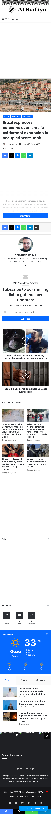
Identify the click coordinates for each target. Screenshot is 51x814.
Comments (41, 680)
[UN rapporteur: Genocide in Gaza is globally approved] (10, 705)
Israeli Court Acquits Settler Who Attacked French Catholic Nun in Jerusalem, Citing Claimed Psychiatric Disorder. (13, 430)
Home (12, 796)
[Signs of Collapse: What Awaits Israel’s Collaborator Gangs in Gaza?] (38, 450)
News (6, 117)
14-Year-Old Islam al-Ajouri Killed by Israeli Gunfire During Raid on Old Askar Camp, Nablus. (13, 464)
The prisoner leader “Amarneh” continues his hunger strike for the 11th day (33, 691)
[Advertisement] (25, 50)
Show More (25, 216)
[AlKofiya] (25, 8)
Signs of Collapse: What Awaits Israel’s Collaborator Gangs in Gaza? (37, 463)
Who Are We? (22, 796)
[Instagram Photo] (29, 742)
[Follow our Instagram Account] (47, 736)
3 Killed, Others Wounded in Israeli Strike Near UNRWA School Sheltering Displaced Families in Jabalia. (37, 430)
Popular (8, 680)
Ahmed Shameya (12, 144)
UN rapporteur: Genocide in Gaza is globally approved (32, 702)
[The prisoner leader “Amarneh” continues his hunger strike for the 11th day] (10, 692)
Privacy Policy (35, 796)
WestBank (27, 117)
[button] (33, 808)
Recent (24, 680)
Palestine (16, 117)
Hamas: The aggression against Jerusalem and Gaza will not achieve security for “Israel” (33, 717)
